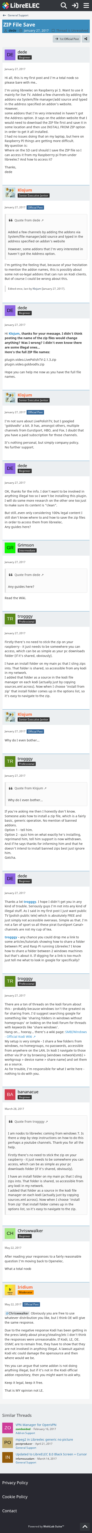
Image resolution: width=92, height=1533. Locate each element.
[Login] (75, 5)
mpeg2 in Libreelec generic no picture (44, 1439)
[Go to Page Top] (85, 1527)
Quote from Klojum (29, 788)
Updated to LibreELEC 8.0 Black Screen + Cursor (51, 1454)
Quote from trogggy (29, 1121)
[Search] (63, 5)
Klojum (37, 289)
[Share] (86, 39)
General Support (26, 1448)
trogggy (30, 902)
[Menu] (86, 5)
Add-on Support (25, 1433)
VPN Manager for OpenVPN (36, 1425)
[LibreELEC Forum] (20, 5)
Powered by (46, 1526)
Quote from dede (27, 220)
